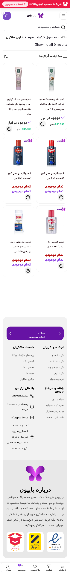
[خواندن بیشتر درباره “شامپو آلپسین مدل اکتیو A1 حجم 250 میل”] (61, 197)
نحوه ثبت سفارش (55, 405)
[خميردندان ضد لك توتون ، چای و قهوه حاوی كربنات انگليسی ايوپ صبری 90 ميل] (18, 78)
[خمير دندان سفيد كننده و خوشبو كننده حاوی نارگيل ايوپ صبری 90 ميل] (51, 78)
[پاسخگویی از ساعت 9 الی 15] (32, 407)
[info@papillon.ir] (32, 417)
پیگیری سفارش (27, 379)
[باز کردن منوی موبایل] (63, 15)
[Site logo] (35, 15)
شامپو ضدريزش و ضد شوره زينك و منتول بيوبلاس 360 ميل (20, 246)
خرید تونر (59, 373)
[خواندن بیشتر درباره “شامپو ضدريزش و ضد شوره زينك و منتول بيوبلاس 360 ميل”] (28, 270)
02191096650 (20, 396)
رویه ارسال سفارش (54, 411)
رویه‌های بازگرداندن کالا (23, 355)
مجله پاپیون (57, 399)
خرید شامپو (58, 355)
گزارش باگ (28, 361)
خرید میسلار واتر (56, 367)
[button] (42, 124)
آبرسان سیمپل (57, 379)
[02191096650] (32, 396)
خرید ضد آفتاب (56, 361)
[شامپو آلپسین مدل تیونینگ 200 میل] (51, 221)
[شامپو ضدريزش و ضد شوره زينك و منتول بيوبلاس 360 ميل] (18, 221)
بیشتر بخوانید (34, 525)
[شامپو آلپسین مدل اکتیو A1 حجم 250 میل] (51, 152)
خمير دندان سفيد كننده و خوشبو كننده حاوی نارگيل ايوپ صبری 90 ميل (51, 104)
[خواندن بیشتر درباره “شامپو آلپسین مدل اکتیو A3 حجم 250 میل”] (28, 197)
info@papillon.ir (19, 418)
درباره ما (30, 373)
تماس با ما (28, 367)
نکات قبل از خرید (55, 417)
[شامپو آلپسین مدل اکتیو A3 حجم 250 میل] (18, 152)
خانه (64, 37)
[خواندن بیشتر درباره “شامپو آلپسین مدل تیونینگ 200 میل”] (61, 265)
